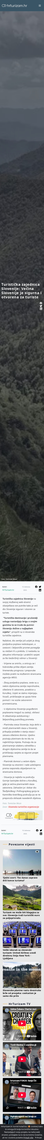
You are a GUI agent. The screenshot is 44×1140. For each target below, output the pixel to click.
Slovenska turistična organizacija (23, 806)
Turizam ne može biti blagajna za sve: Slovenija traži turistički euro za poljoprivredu (21, 915)
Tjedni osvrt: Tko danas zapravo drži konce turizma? (20, 879)
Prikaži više (28, 1137)
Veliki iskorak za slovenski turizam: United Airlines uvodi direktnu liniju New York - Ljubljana (19, 954)
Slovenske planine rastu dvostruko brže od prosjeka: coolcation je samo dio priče (22, 993)
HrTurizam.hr (8, 590)
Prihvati (38, 1137)
